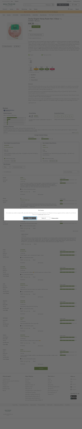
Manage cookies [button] (55, 218)
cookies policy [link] (41, 214)
